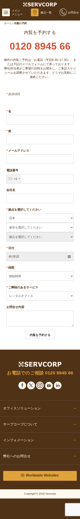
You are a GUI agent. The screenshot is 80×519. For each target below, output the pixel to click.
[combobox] (14, 178)
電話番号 (12, 170)
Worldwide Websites (42, 475)
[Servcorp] (40, 4)
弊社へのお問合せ (17, 456)
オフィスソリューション (22, 408)
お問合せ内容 (15, 307)
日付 (10, 248)
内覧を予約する (40, 335)
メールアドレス (17, 150)
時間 (10, 267)
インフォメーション (18, 440)
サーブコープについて (20, 424)
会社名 (10, 190)
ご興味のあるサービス (22, 287)
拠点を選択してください (23, 209)
